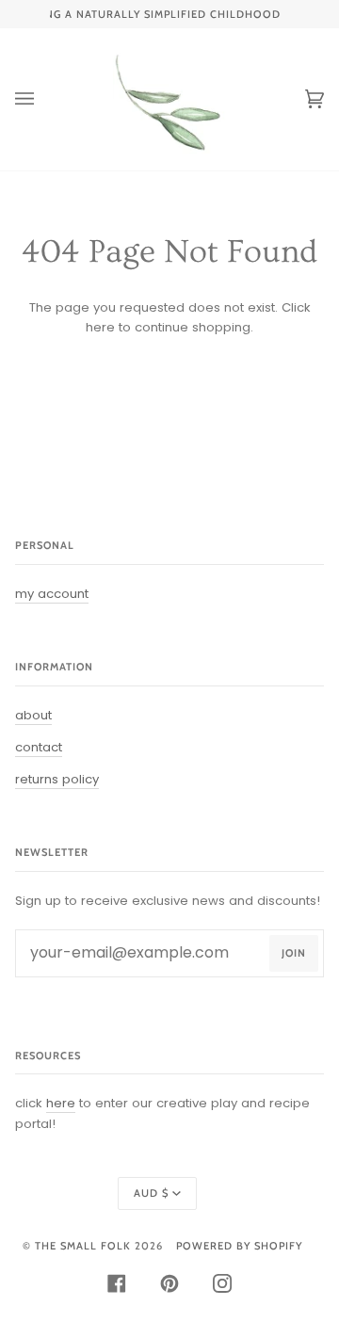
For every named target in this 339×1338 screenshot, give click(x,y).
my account (52, 594)
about (33, 715)
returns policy (57, 779)
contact (38, 747)
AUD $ (151, 1193)
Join (294, 952)
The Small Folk (83, 1245)
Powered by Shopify (239, 1245)
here (100, 327)
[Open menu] (43, 99)
